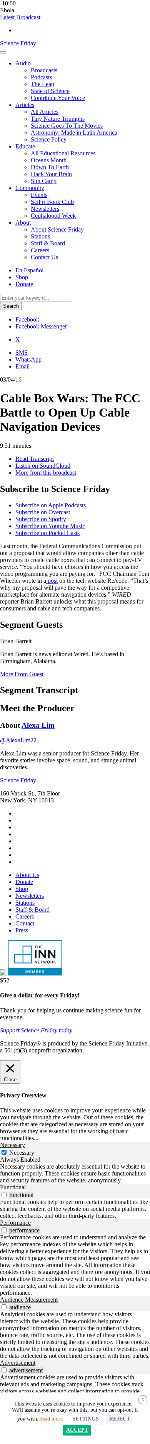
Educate (25, 146)
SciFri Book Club (52, 201)
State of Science (50, 91)
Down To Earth (50, 167)
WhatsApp (28, 359)
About (23, 222)
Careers (40, 250)
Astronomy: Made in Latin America (74, 132)
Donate (24, 284)
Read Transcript (34, 458)
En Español (29, 270)
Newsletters (45, 208)
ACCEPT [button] (77, 1430)
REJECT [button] (119, 1419)
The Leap (42, 84)
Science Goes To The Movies (67, 125)
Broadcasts (44, 70)
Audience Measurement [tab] (29, 1299)
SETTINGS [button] (85, 1419)
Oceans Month (49, 160)
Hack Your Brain (51, 174)
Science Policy (49, 139)
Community (29, 188)
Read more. (51, 1419)
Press (21, 930)
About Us (27, 875)
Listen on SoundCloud (42, 465)
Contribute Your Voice (58, 98)
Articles (24, 105)
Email (22, 366)
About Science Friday (57, 229)
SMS (21, 352)
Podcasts (41, 77)
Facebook (27, 319)
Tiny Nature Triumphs (58, 118)
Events (39, 195)
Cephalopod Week (53, 215)
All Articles (44, 111)
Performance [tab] (15, 1222)
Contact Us (44, 257)
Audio (23, 63)
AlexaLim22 (18, 740)
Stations (40, 236)
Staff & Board (48, 243)
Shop (21, 277)
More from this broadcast (45, 472)
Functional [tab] (13, 1187)
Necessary (21, 1152)
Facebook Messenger (41, 326)
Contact (24, 923)
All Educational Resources (63, 153)
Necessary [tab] (12, 1145)
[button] (20, 17)
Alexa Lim (38, 725)
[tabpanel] (75, 1173)
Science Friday (18, 43)
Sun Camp (44, 181)
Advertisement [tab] (17, 1362)
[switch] (4, 1194)
